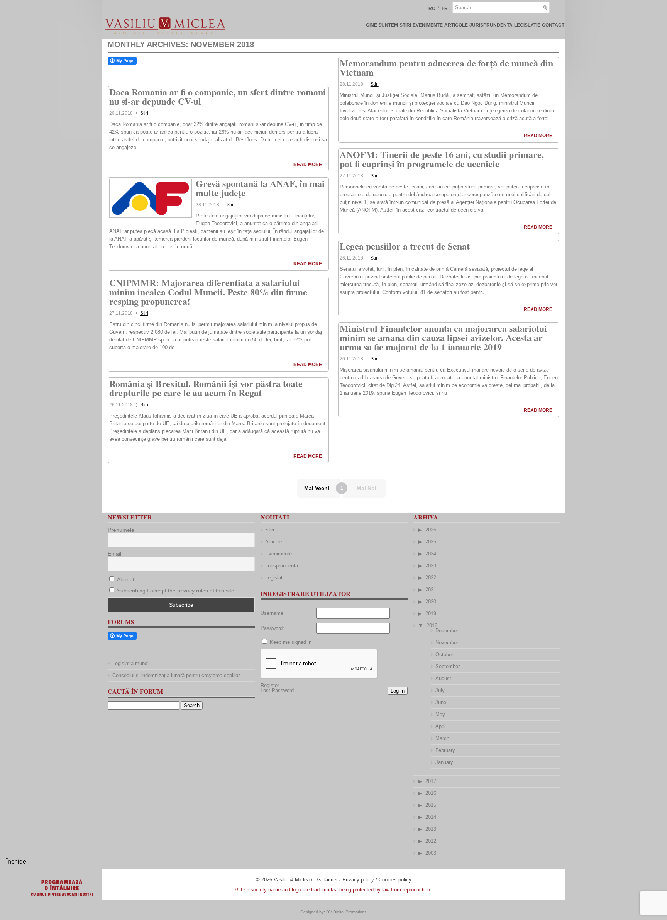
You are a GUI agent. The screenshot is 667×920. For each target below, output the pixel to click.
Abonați (125, 579)
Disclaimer (326, 880)
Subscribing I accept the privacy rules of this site (175, 590)
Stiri (405, 25)
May (440, 714)
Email (114, 554)
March (442, 738)
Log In (398, 691)
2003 (430, 853)
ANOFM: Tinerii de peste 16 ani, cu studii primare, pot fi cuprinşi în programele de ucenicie (442, 159)
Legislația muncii (131, 663)
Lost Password (277, 690)
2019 (430, 613)
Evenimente (428, 25)
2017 (430, 781)
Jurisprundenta (491, 25)
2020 (430, 601)
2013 (430, 829)
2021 (430, 589)
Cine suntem (382, 25)
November (446, 642)
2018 (432, 625)
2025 (430, 542)
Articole (456, 25)
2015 (430, 805)
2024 (430, 554)
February (445, 750)
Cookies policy (395, 880)
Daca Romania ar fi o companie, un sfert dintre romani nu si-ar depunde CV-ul (217, 96)
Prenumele (121, 530)
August (443, 678)
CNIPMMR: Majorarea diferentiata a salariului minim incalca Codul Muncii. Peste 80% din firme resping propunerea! (208, 292)
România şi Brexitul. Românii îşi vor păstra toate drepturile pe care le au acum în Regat (206, 388)
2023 (430, 566)
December (446, 630)
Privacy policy (358, 880)
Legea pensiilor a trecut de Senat (405, 246)
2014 (430, 817)
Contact (553, 25)
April (440, 726)
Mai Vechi (316, 488)
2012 (430, 841)
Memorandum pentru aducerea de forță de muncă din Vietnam (446, 67)
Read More (307, 164)
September (447, 666)
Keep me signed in (290, 642)
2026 (430, 530)
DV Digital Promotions (346, 912)
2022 (430, 578)
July (440, 690)
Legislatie (527, 25)
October (444, 654)
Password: (272, 628)
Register (270, 685)
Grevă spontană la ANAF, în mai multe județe (260, 188)
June (440, 702)
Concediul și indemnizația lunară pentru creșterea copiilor (176, 675)
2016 (430, 793)
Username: (273, 613)
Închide (16, 861)
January (444, 762)
